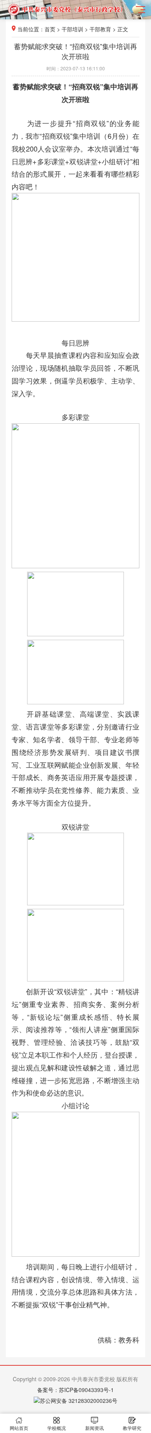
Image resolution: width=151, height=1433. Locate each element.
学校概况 (56, 1427)
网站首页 (19, 1427)
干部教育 (100, 29)
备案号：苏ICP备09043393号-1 (75, 1390)
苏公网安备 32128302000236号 (78, 1400)
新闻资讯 (94, 1427)
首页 (50, 29)
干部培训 (72, 29)
